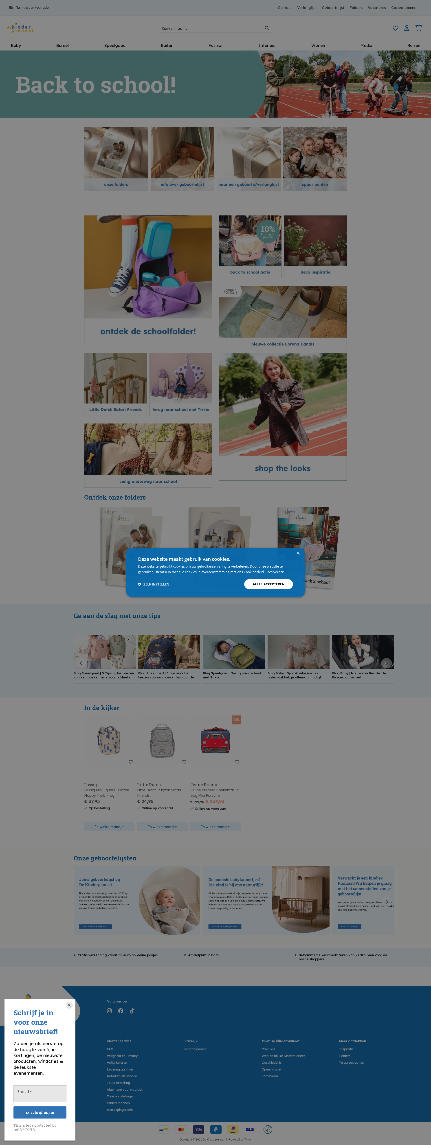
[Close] (69, 1005)
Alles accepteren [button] (268, 584)
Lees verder (275, 572)
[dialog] (215, 572)
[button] (153, 584)
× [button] (298, 553)
